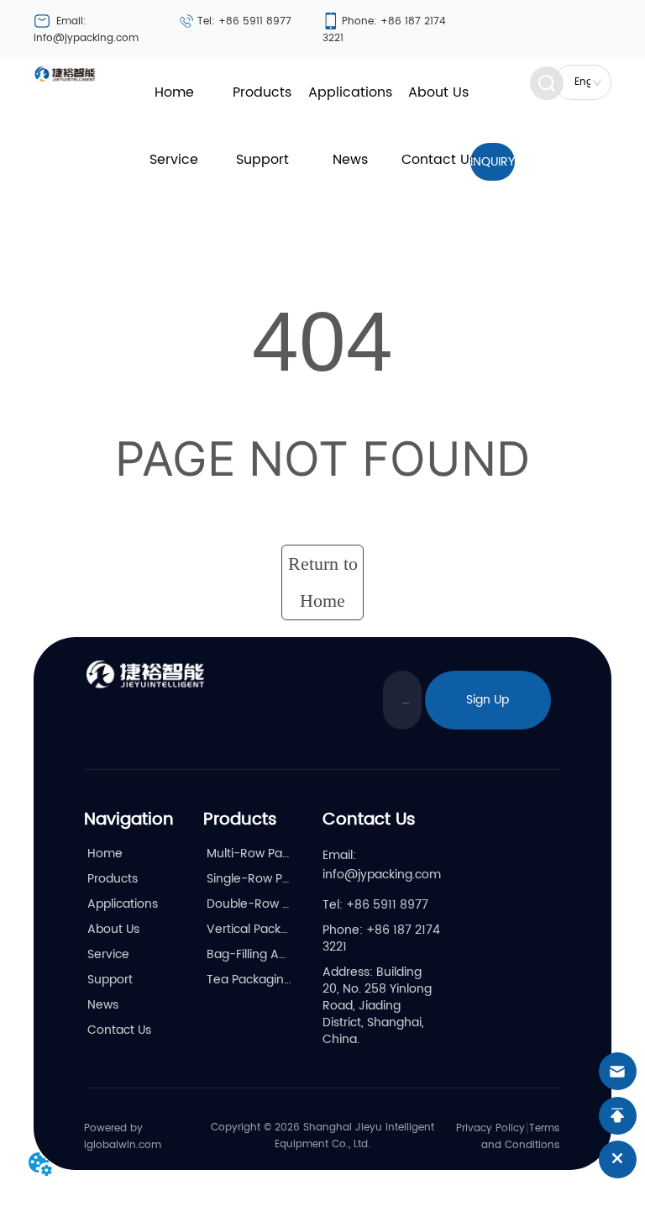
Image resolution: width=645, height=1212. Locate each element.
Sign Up (487, 699)
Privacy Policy (490, 1128)
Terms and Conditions (520, 1136)
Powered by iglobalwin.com (122, 1136)
